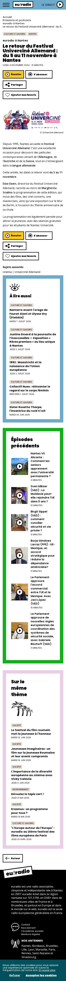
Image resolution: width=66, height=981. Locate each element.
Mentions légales (30, 934)
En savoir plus (47, 970)
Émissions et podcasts (17, 20)
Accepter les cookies (41, 975)
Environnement (21, 789)
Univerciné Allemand (27, 272)
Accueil (7, 17)
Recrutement (28, 927)
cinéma (7, 272)
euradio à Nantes (14, 23)
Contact (25, 924)
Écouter (16, 74)
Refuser (14, 975)
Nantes (32, 34)
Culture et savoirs (14, 34)
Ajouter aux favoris (23, 95)
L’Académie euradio (32, 931)
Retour (15, 858)
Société (17, 725)
